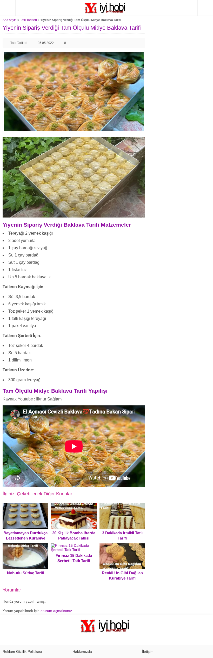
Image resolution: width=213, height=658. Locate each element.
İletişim (148, 651)
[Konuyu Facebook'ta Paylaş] (123, 43)
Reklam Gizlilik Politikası (22, 651)
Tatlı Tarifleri (28, 20)
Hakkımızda (82, 651)
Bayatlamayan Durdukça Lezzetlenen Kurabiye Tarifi (25, 538)
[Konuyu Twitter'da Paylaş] (131, 43)
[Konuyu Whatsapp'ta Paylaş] (140, 43)
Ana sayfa (10, 20)
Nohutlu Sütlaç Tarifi (25, 573)
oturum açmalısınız (56, 611)
